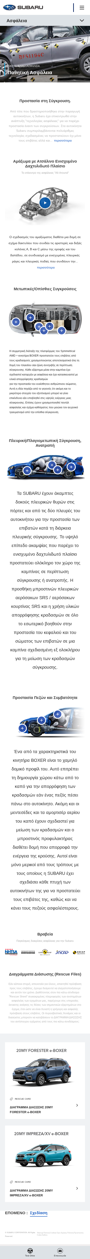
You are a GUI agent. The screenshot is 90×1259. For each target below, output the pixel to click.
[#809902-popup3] (57, 714)
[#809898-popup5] (49, 326)
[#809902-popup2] (41, 720)
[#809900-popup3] (57, 469)
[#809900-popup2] (52, 465)
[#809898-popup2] (30, 317)
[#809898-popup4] (43, 330)
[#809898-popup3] (39, 326)
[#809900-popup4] (71, 467)
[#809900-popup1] (27, 470)
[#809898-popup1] (16, 322)
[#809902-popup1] (22, 728)
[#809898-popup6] (61, 330)
